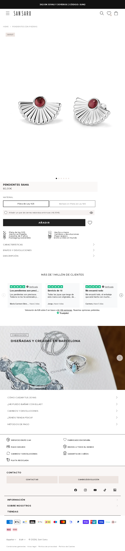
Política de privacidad (47, 547)
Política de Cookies (67, 547)
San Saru (43, 539)
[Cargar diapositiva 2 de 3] (64, 388)
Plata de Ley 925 (26, 204)
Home (6, 27)
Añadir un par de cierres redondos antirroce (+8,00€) (34, 212)
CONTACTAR (32, 479)
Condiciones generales (16, 547)
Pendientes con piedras (24, 27)
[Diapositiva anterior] (5, 358)
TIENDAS (12, 511)
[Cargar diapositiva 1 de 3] (62, 388)
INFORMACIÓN (16, 500)
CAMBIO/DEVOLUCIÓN (88, 479)
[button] (102, 13)
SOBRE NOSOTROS (19, 505)
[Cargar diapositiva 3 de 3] (67, 388)
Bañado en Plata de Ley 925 (72, 204)
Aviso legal (32, 547)
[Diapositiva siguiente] (120, 358)
